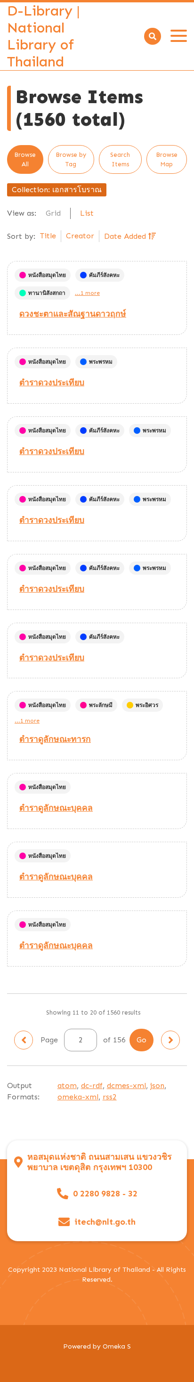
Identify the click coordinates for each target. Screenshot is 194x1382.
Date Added (126, 236)
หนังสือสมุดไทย (47, 275)
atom (67, 1085)
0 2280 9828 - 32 (105, 1194)
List (87, 213)
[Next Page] (170, 1040)
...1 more (87, 293)
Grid (53, 213)
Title (48, 235)
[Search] (152, 36)
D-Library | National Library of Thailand (43, 36)
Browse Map (167, 159)
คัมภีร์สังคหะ (104, 275)
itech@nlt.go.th (105, 1222)
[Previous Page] (23, 1040)
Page (50, 1039)
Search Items (120, 159)
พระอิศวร (147, 705)
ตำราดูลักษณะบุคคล (56, 808)
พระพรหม (101, 361)
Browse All (25, 159)
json (157, 1085)
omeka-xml (77, 1096)
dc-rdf (92, 1085)
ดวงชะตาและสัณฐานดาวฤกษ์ (72, 314)
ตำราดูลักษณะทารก (55, 739)
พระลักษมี (101, 705)
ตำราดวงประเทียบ (51, 382)
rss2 (110, 1096)
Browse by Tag (71, 159)
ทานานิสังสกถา (46, 293)
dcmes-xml (126, 1085)
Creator (80, 235)
